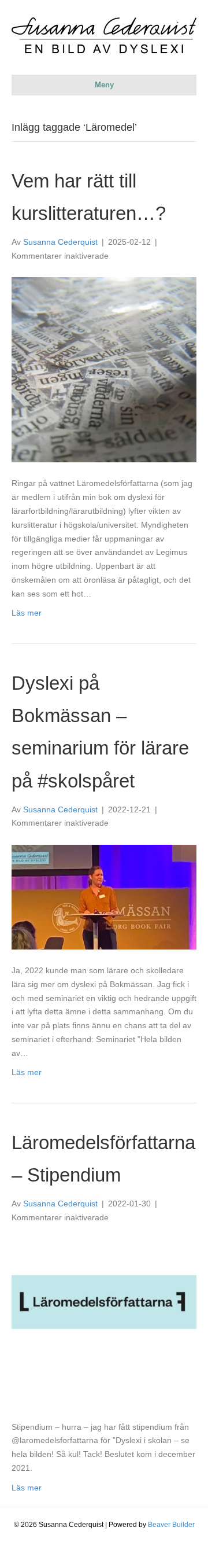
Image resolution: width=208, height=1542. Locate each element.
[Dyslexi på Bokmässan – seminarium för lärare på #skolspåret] (104, 896)
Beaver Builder (171, 1525)
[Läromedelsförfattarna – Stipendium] (104, 1322)
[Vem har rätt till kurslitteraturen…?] (104, 369)
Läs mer (27, 612)
